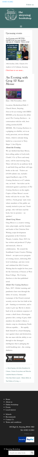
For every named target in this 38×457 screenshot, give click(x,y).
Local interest (11, 409)
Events (8, 407)
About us (9, 402)
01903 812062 (8, 1)
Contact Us (10, 419)
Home (8, 399)
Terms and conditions (13, 422)
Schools (8, 414)
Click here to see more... (15, 70)
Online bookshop (12, 404)
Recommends (11, 417)
